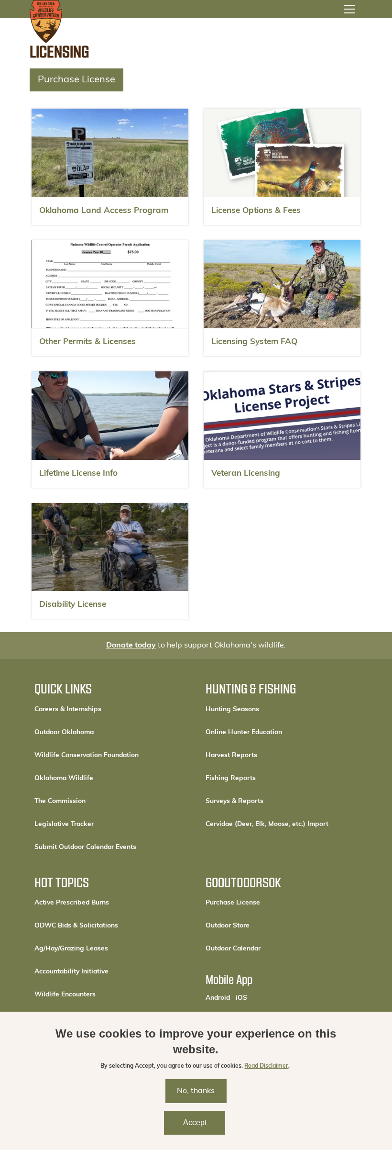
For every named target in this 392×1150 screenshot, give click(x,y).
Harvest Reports (231, 755)
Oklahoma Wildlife (63, 778)
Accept (195, 1122)
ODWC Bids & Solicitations (76, 926)
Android (218, 997)
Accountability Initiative (71, 972)
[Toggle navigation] (349, 9)
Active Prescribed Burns (71, 903)
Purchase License (76, 80)
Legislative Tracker (64, 824)
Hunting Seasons (232, 709)
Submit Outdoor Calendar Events (85, 847)
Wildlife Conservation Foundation (86, 755)
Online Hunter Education (244, 732)
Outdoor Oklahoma (64, 732)
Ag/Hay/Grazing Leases (71, 949)
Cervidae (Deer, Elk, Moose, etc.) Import (267, 824)
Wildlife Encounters (65, 995)
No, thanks (196, 1091)
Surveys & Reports (234, 801)
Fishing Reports (231, 778)
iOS (241, 997)
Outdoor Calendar (265, 948)
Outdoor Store (260, 925)
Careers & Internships (67, 709)
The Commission (60, 801)
